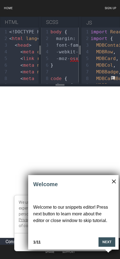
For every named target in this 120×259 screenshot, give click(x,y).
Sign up (110, 8)
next (106, 242)
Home (8, 8)
